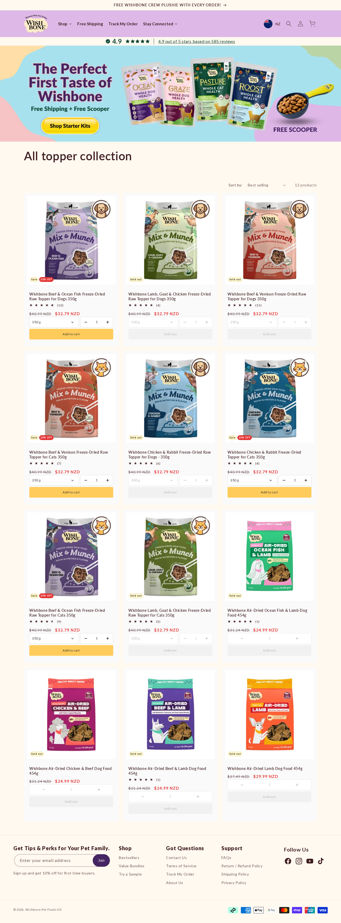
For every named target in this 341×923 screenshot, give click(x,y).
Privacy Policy (233, 882)
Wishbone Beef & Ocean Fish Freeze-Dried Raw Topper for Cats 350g (67, 612)
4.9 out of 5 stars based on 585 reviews (196, 41)
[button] (289, 24)
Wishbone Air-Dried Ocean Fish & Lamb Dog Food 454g (267, 612)
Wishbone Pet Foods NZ (43, 909)
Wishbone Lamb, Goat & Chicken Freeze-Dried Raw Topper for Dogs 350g (169, 296)
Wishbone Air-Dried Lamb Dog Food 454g (265, 768)
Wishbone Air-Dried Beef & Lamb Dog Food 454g (167, 771)
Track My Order (180, 874)
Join (101, 860)
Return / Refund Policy (241, 866)
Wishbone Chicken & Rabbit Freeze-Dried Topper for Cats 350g (264, 454)
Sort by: (235, 185)
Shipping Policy (235, 874)
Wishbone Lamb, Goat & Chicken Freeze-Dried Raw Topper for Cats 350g (169, 612)
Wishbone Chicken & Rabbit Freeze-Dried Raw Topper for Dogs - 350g (169, 454)
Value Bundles (132, 866)
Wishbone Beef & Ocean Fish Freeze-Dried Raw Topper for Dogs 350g (67, 296)
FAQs (226, 857)
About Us (174, 882)
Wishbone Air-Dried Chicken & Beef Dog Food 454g (70, 771)
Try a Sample (130, 874)
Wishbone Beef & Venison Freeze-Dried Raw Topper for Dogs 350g (267, 296)
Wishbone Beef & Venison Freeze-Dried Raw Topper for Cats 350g (68, 454)
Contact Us (176, 857)
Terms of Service (181, 866)
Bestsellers (129, 857)
